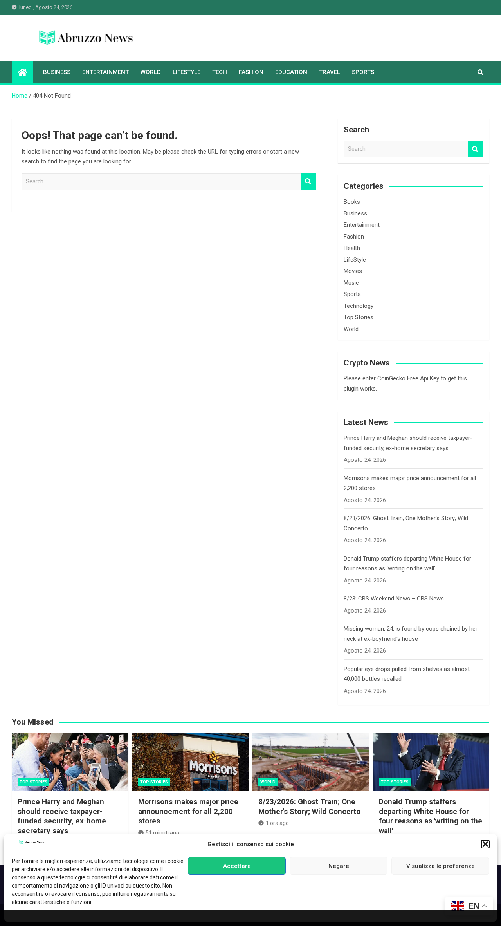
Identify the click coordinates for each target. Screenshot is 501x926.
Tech (219, 72)
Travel (329, 72)
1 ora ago (277, 823)
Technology (358, 305)
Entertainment (105, 72)
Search (308, 181)
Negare (338, 866)
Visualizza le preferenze (440, 866)
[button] (485, 844)
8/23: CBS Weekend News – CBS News (394, 598)
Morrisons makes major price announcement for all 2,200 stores (188, 811)
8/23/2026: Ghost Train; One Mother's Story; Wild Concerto (309, 806)
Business (56, 72)
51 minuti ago (162, 833)
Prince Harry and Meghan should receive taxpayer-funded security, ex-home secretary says (62, 816)
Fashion (251, 72)
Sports (363, 72)
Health (352, 247)
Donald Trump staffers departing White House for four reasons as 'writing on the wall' (430, 816)
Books (352, 201)
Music (351, 282)
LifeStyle (186, 72)
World (151, 72)
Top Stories (358, 317)
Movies (353, 271)
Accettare (237, 866)
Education (291, 72)
